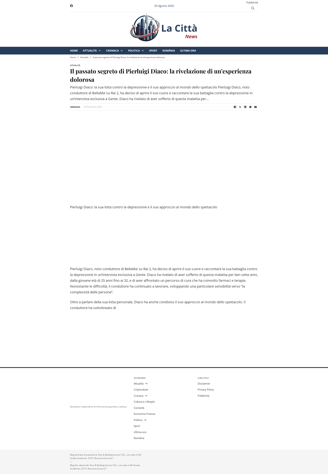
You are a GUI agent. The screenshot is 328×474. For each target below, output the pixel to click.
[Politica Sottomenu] (171, 44)
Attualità (118, 44)
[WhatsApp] (250, 106)
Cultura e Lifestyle (144, 401)
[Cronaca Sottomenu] (150, 44)
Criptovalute (141, 389)
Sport (182, 44)
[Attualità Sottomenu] (128, 44)
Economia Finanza (144, 413)
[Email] (255, 106)
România (197, 44)
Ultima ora (216, 44)
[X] (240, 106)
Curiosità (139, 407)
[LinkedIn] (245, 106)
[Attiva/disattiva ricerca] (253, 8)
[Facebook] (234, 106)
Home (102, 44)
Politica (162, 44)
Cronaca (141, 44)
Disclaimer (204, 383)
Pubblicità (252, 2)
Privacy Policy (206, 389)
